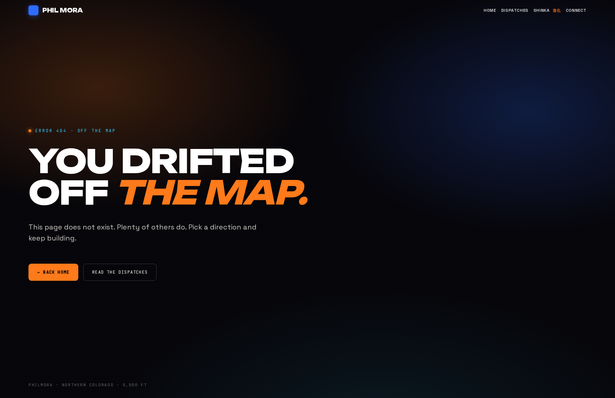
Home (490, 10)
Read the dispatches (120, 272)
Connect (576, 10)
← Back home (53, 272)
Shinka (547, 10)
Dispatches (515, 10)
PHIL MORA (62, 10)
